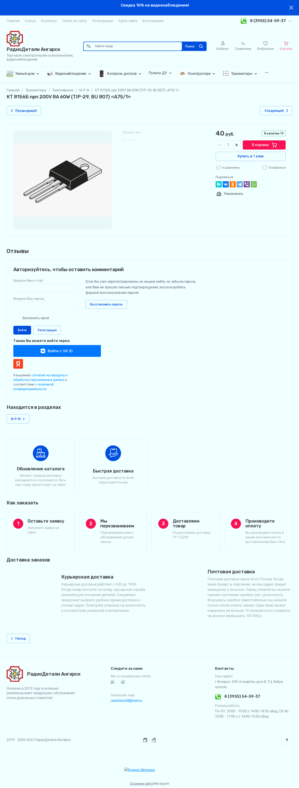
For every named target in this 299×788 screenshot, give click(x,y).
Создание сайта (141, 783)
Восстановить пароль (106, 304)
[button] (88, 46)
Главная (13, 21)
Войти (22, 330)
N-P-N (84, 90)
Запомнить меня (35, 318)
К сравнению (231, 167)
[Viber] (247, 184)
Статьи (30, 21)
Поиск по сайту (74, 21)
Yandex (18, 364)
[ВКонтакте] (226, 184)
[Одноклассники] (233, 184)
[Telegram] (240, 184)
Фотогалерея (153, 21)
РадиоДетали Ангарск (33, 49)
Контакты (49, 21)
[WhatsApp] (254, 184)
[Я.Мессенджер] (219, 184)
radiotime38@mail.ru (126, 701)
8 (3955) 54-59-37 (268, 20)
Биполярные (63, 90)
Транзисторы (36, 90)
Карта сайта (127, 21)
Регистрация (102, 21)
